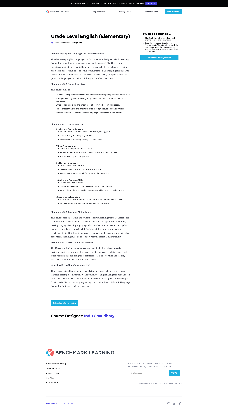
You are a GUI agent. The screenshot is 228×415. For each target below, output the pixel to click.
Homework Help (151, 12)
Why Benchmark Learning (56, 364)
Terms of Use (68, 403)
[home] (58, 11)
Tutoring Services (125, 12)
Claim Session (151, 3)
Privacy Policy (51, 403)
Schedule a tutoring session (64, 303)
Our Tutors (50, 378)
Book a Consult (173, 12)
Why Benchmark (99, 12)
